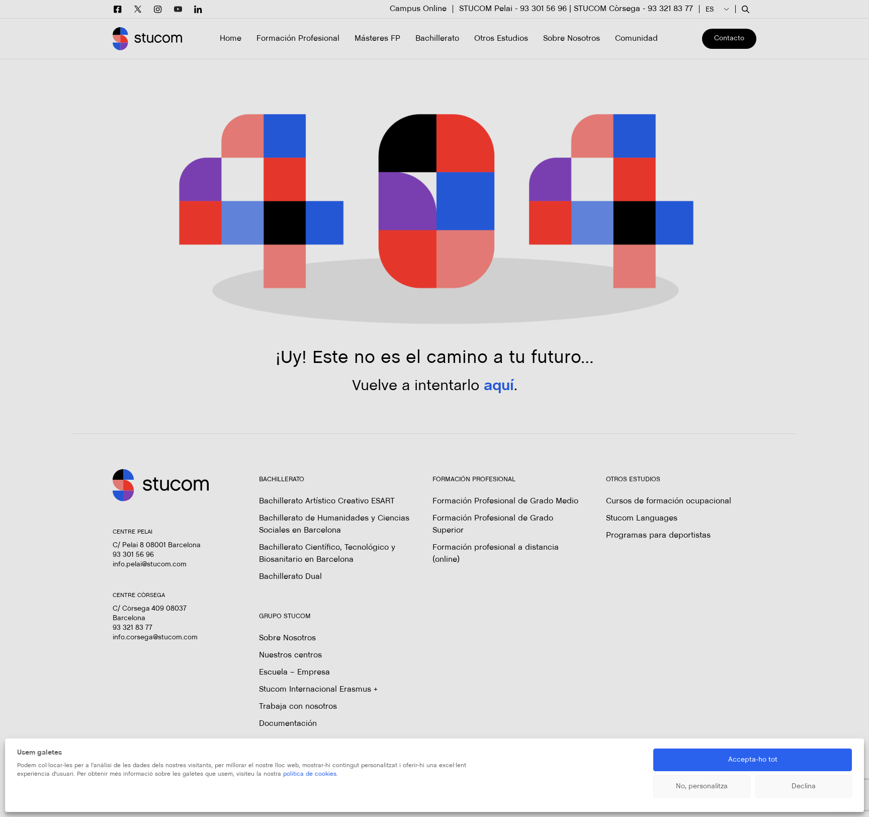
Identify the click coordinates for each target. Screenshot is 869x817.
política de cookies (309, 774)
